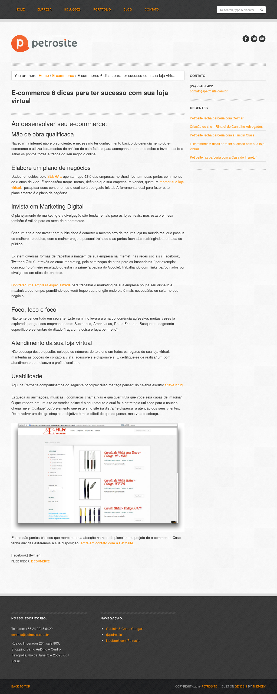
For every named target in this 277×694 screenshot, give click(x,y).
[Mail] (262, 40)
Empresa (44, 9)
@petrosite (114, 634)
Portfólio (102, 9)
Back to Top (20, 686)
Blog (128, 9)
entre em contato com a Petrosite (107, 542)
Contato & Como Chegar (124, 628)
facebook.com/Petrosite (123, 640)
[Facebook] (245, 40)
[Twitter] (254, 40)
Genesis (241, 686)
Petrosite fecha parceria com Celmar (216, 118)
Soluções (72, 9)
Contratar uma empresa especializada (41, 284)
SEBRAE (54, 176)
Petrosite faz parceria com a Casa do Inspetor (223, 157)
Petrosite (209, 686)
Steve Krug (174, 384)
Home (20, 9)
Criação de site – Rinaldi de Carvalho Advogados (226, 126)
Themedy (259, 686)
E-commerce (40, 561)
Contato (152, 9)
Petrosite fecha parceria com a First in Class (222, 135)
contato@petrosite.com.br (208, 91)
